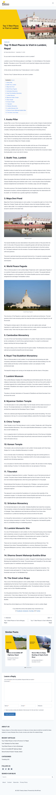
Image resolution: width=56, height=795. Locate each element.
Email (23, 705)
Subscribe (16, 782)
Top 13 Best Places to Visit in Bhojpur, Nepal (14, 620)
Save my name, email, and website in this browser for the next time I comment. (25, 710)
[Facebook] (3, 769)
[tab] (26, 667)
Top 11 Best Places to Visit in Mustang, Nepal (41, 620)
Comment (7, 681)
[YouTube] (11, 769)
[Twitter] (6, 769)
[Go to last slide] (7, 651)
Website (40, 705)
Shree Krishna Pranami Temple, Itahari (12, 751)
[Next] (48, 651)
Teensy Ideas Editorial (10, 52)
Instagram (25, 611)
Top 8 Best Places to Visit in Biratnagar (12, 746)
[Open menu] (53, 3)
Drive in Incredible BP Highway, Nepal (12, 749)
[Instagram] (8, 769)
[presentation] (16, 642)
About (4, 782)
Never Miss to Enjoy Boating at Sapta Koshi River (40, 655)
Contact (9, 782)
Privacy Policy (23, 782)
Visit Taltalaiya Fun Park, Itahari (10, 743)
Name (7, 705)
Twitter (38, 611)
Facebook (19, 611)
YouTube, (31, 611)
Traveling (6, 42)
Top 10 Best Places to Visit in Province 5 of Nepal (15, 741)
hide (13, 80)
